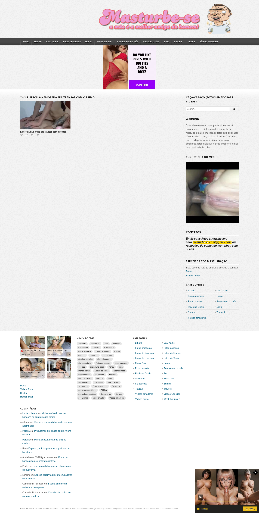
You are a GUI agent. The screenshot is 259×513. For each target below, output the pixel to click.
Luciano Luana (29, 413)
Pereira (26, 431)
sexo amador (84, 382)
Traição (139, 388)
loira (120, 367)
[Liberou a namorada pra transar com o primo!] (45, 115)
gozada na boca (97, 367)
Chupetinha (109, 347)
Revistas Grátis (151, 41)
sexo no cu (83, 386)
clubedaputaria (84, 351)
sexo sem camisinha (87, 390)
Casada (96, 347)
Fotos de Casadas (144, 353)
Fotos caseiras (171, 348)
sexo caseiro (113, 382)
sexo (110, 378)
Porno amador (104, 41)
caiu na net (83, 347)
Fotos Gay (140, 363)
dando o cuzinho (85, 359)
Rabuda (99, 378)
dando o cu (107, 355)
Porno (189, 271)
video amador (98, 398)
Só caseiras (141, 383)
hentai (111, 367)
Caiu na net (52, 41)
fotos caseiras (121, 363)
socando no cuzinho (87, 394)
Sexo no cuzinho (100, 386)
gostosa (81, 367)
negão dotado (84, 375)
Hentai (88, 41)
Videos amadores (116, 398)
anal (106, 344)
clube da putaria (102, 351)
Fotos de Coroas (172, 353)
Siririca (104, 390)
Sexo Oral (169, 378)
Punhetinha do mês (127, 41)
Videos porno (142, 399)
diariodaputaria (84, 363)
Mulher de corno (102, 371)
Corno (117, 351)
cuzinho (81, 355)
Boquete (116, 344)
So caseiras (106, 394)
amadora (82, 344)
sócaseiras (83, 398)
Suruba (178, 41)
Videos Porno (193, 275)
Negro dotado (119, 371)
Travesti (190, 41)
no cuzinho (99, 375)
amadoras (95, 344)
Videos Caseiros (172, 394)
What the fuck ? (172, 399)
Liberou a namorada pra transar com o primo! (43, 132)
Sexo (166, 41)
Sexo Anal (140, 378)
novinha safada (84, 378)
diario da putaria (104, 359)
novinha (112, 375)
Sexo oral (116, 386)
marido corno (84, 371)
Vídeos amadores (208, 41)
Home (26, 41)
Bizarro (38, 41)
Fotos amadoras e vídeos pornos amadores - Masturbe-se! (45, 509)
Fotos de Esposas (144, 358)
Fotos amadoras (72, 41)
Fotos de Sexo (171, 358)
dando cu (94, 355)
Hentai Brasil (26, 396)
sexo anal (99, 382)
